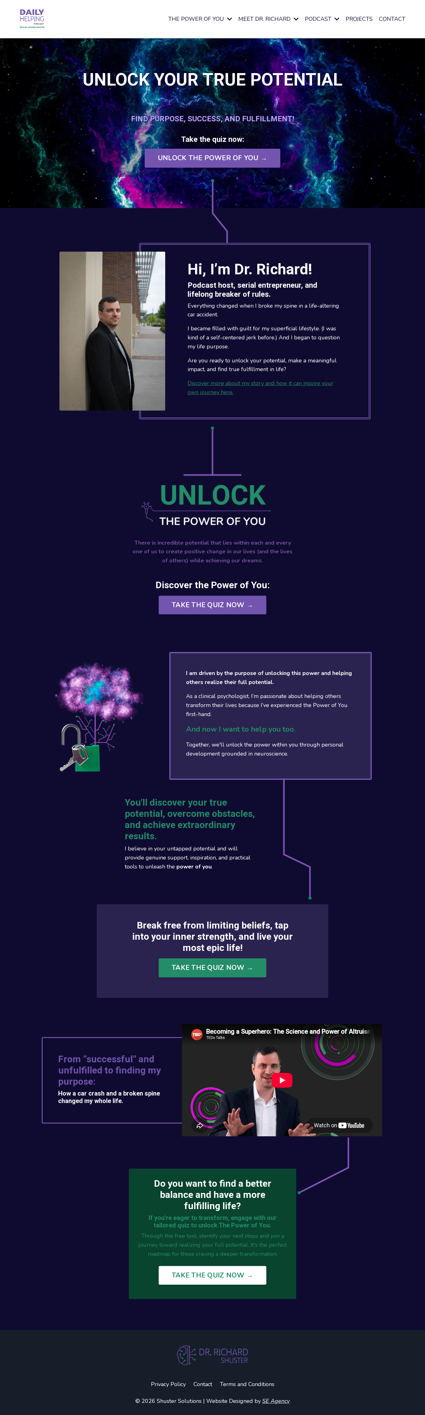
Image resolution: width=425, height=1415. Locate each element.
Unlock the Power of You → (212, 158)
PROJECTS (359, 19)
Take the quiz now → (212, 605)
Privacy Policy (168, 1384)
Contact (203, 1384)
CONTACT (392, 19)
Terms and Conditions (247, 1384)
